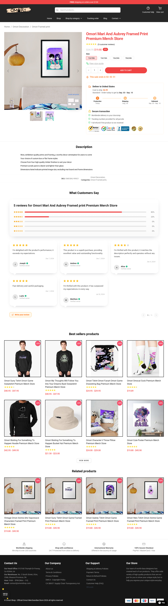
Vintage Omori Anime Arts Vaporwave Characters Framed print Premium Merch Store (21, 521)
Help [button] (163, 603)
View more (84, 460)
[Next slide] (78, 71)
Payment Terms (92, 572)
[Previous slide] (8, 71)
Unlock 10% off (5, 594)
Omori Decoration (21, 26)
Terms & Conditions (53, 572)
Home (7, 26)
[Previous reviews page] (143, 315)
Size (88, 54)
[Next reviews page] (156, 315)
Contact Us (90, 580)
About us (49, 569)
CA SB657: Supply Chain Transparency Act (63, 583)
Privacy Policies (52, 576)
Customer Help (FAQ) (95, 583)
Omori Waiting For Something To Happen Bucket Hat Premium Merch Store (61, 443)
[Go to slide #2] (50, 116)
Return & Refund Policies (96, 576)
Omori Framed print (41, 26)
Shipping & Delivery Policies (97, 569)
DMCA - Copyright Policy (55, 580)
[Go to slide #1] (36, 116)
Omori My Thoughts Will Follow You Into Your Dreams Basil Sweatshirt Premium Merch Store (61, 383)
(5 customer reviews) (106, 44)
